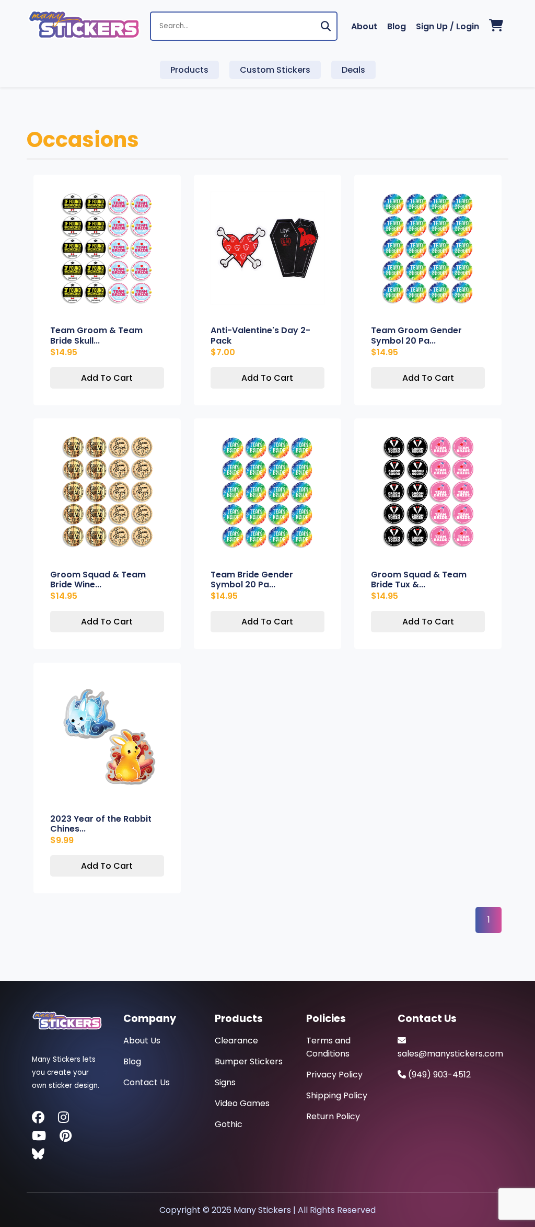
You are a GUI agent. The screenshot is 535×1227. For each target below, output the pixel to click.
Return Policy (333, 1116)
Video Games (242, 1103)
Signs (225, 1082)
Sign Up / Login (447, 26)
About (364, 26)
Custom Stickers (275, 70)
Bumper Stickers (249, 1061)
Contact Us (146, 1082)
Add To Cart (107, 378)
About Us (141, 1041)
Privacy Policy (334, 1075)
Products (189, 70)
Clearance (236, 1041)
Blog (396, 26)
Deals (353, 70)
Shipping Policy (336, 1095)
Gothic (228, 1124)
